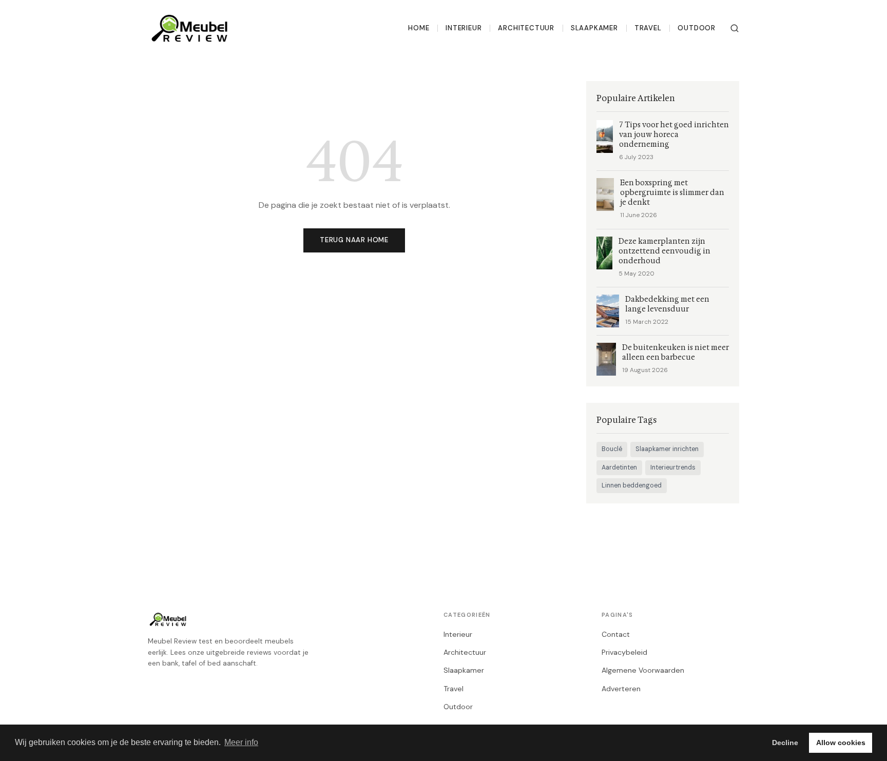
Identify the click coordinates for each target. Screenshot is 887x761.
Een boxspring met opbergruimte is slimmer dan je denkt (672, 192)
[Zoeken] (734, 28)
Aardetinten (619, 467)
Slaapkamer (594, 28)
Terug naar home (354, 240)
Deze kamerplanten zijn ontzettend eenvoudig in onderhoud (664, 251)
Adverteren (621, 688)
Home (418, 28)
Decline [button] (785, 742)
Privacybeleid (624, 652)
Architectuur (526, 28)
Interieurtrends (673, 467)
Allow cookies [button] (840, 742)
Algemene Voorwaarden (643, 670)
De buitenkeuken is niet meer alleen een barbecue (675, 352)
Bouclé (612, 449)
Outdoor (697, 28)
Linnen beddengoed (632, 485)
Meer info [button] (241, 742)
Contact (616, 634)
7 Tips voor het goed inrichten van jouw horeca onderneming (674, 134)
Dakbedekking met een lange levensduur (667, 304)
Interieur (463, 28)
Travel (648, 28)
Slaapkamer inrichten (667, 449)
